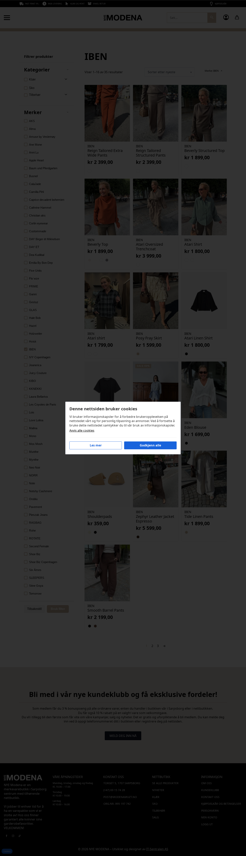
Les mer (96, 445)
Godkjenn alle (150, 445)
